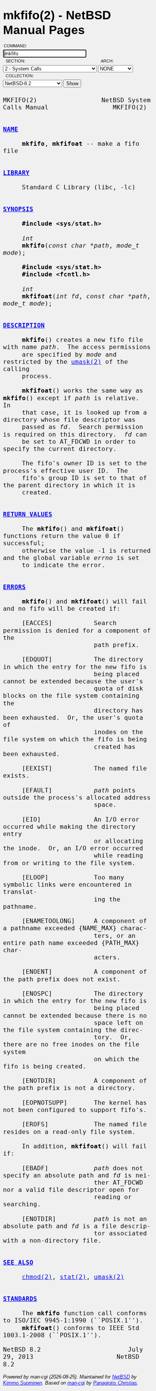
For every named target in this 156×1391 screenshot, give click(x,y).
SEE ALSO (18, 1262)
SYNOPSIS (18, 209)
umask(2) (86, 361)
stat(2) (73, 1276)
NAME (10, 129)
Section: (17, 61)
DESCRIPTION (24, 325)
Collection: (20, 75)
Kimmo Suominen (22, 1383)
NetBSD (121, 1377)
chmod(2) (37, 1276)
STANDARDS (20, 1298)
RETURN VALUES (27, 514)
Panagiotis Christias (115, 1383)
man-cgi (76, 1383)
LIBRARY (16, 172)
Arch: (110, 61)
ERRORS (14, 587)
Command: (17, 46)
